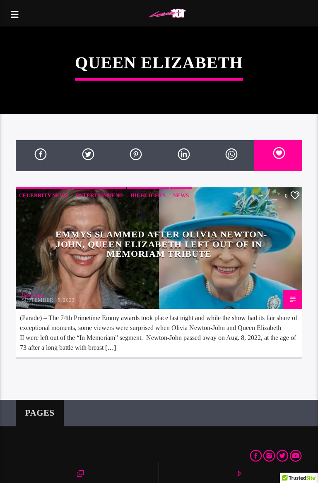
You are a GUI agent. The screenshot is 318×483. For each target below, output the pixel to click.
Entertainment (99, 195)
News (181, 195)
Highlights (148, 195)
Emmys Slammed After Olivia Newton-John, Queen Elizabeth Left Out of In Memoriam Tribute (161, 244)
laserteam (32, 295)
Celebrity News (43, 195)
